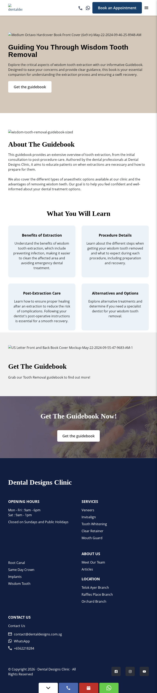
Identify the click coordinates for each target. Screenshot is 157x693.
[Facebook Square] (116, 672)
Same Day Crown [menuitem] (21, 569)
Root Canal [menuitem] (16, 562)
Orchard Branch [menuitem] (94, 601)
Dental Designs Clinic (53, 669)
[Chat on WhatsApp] (109, 688)
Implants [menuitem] (15, 576)
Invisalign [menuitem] (89, 517)
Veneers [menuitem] (88, 510)
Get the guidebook (30, 86)
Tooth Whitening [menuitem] (94, 524)
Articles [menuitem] (87, 569)
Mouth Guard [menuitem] (92, 538)
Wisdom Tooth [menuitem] (19, 583)
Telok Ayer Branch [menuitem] (95, 587)
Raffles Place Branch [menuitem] (97, 594)
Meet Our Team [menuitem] (93, 562)
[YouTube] (144, 672)
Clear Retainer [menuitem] (92, 531)
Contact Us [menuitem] (16, 626)
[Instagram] (130, 672)
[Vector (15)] (80, 7)
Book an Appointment (117, 7)
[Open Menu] (146, 7)
